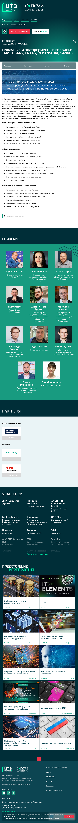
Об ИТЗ (34, 20)
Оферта (15, 818)
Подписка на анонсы (18, 24)
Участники (48, 66)
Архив (16, 20)
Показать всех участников (37, 554)
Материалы (25, 20)
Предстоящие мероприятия (56, 767)
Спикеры (7, 66)
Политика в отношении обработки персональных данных (39, 818)
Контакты (5, 24)
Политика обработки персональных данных (16, 784)
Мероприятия (7, 20)
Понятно (69, 816)
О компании (11, 437)
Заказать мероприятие (19, 31)
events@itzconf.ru (8, 811)
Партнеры (28, 66)
